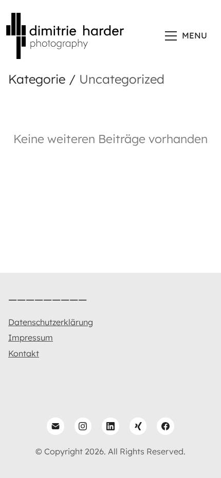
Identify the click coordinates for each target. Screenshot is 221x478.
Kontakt (23, 353)
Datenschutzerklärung (50, 322)
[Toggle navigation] (187, 36)
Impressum (30, 337)
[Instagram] (83, 426)
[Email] (55, 426)
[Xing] (138, 426)
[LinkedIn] (110, 426)
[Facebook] (165, 426)
